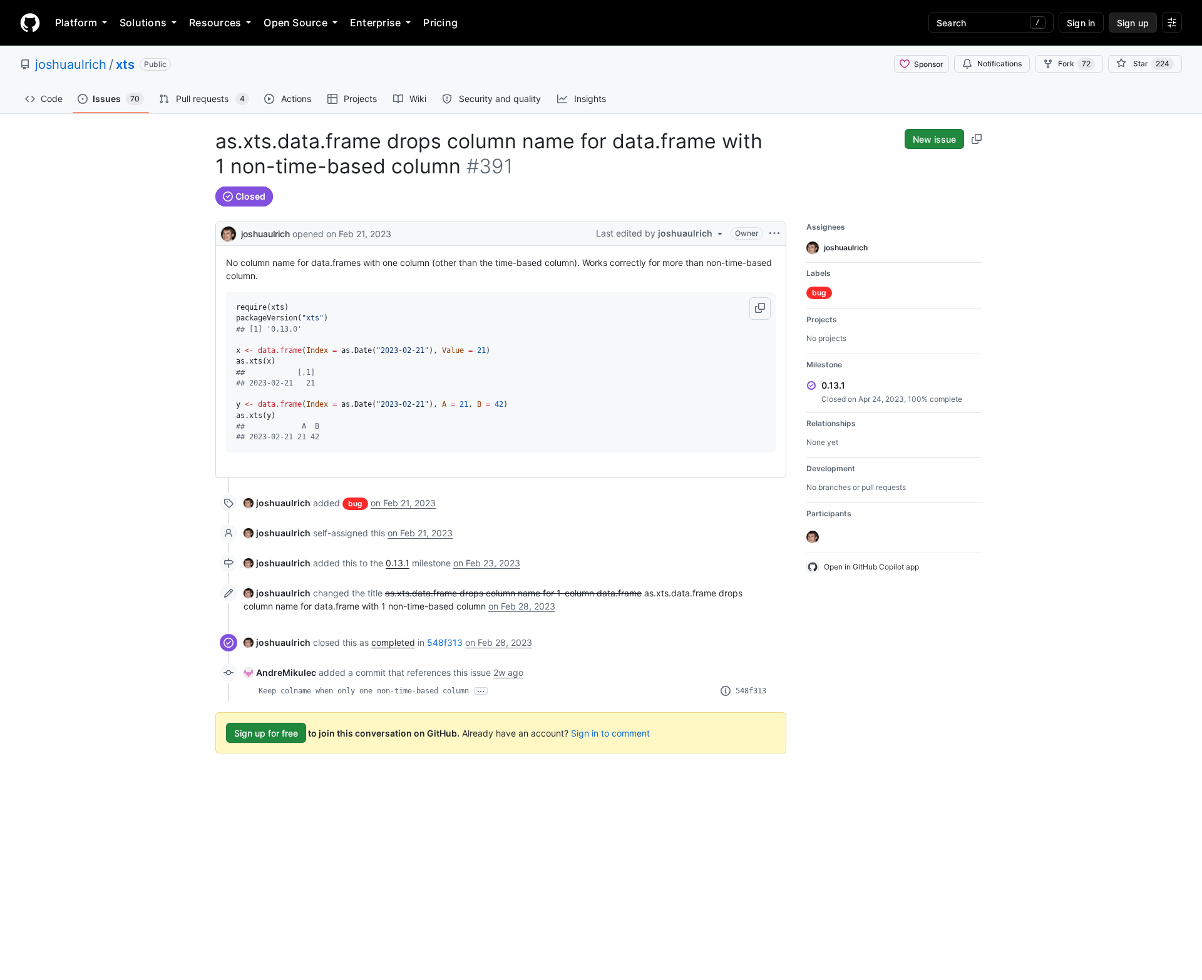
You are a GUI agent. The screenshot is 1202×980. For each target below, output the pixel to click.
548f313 (445, 642)
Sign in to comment (610, 733)
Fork (1074, 63)
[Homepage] (30, 23)
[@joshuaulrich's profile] (228, 232)
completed (393, 642)
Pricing (440, 22)
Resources (215, 22)
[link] (277, 502)
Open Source (295, 22)
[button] (760, 308)
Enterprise (375, 22)
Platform (76, 22)
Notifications (999, 63)
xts (125, 64)
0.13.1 (397, 563)
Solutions (143, 22)
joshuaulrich (70, 64)
